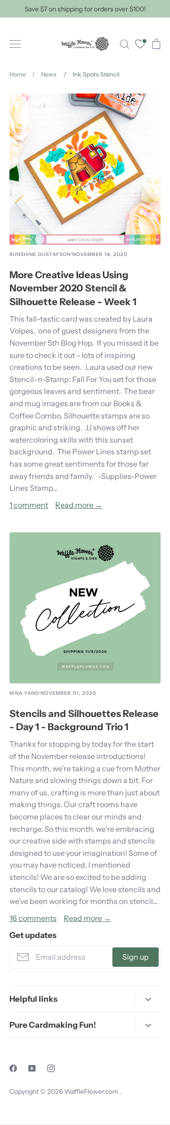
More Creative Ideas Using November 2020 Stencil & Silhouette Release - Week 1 (72, 288)
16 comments (33, 918)
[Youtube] (32, 1068)
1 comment (28, 505)
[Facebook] (13, 1068)
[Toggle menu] (15, 44)
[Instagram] (51, 1068)
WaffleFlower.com (92, 1091)
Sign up (135, 957)
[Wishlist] (140, 45)
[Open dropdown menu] (148, 998)
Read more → (78, 505)
